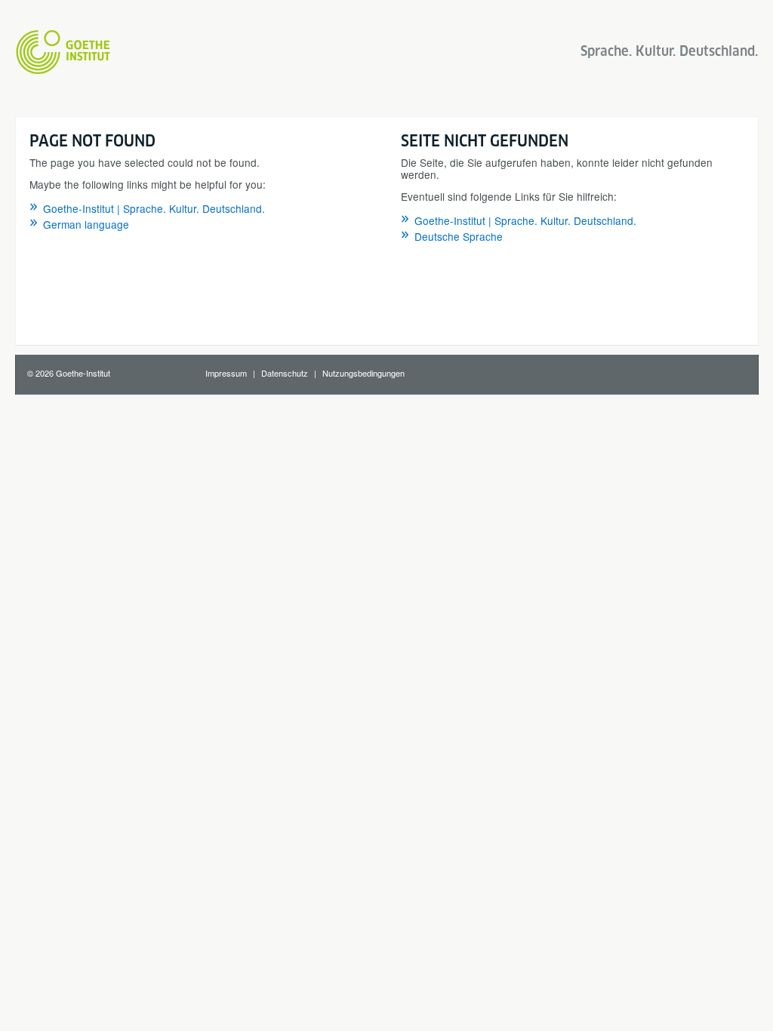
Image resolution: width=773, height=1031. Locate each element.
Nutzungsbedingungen (363, 373)
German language (86, 224)
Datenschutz (284, 373)
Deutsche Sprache (458, 236)
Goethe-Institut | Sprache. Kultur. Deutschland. (154, 208)
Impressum (226, 373)
